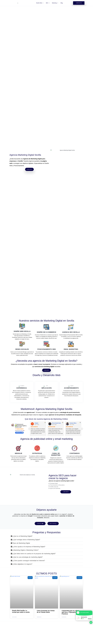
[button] (46, 536)
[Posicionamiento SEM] (46, 344)
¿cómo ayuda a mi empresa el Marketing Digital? (29, 546)
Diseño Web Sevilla (22, 331)
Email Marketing (71, 349)
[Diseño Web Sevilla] (22, 326)
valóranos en (19, 432)
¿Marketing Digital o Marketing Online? (26, 550)
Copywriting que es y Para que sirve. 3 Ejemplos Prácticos (70, 612)
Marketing (54, 3)
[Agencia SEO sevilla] (71, 327)
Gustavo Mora (73, 423)
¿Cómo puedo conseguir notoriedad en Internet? (29, 560)
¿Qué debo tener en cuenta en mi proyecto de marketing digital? (34, 553)
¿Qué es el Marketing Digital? (22, 536)
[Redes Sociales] (22, 344)
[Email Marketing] (71, 344)
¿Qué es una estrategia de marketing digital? (28, 557)
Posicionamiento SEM (46, 349)
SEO (47, 3)
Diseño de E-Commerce (46, 332)
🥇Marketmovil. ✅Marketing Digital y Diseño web (21, 426)
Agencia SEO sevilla (71, 332)
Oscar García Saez (56, 423)
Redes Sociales (22, 349)
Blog (62, 3)
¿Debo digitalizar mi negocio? (22, 564)
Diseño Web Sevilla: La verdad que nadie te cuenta (21, 611)
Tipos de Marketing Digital (21, 543)
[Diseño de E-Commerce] (46, 327)
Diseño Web (39, 3)
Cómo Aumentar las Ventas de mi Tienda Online (46, 611)
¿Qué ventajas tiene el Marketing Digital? (26, 539)
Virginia (36, 423)
